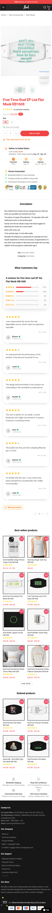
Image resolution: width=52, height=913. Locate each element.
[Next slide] (47, 51)
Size (4, 118)
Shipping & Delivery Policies (12, 859)
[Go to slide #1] (20, 89)
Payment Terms (7, 862)
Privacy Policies (7, 841)
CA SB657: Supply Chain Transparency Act (17, 848)
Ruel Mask (30, 15)
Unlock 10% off (5, 902)
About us (5, 834)
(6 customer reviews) (21, 109)
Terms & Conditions (9, 837)
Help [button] (47, 910)
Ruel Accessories (16, 15)
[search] (44, 7)
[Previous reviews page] (35, 514)
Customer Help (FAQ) (10, 872)
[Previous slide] (4, 51)
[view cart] (48, 7)
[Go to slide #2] (32, 89)
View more (26, 684)
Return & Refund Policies (11, 866)
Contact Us (6, 869)
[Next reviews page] (47, 514)
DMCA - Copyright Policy (11, 844)
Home (3, 15)
